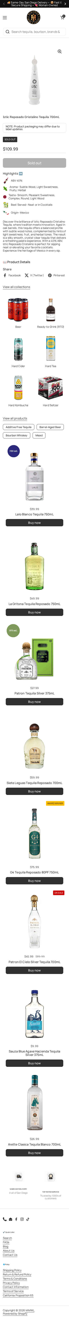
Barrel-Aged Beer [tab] (50, 427)
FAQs (6, 1242)
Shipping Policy (12, 1270)
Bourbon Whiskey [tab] (16, 435)
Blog (5, 1246)
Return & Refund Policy (17, 1274)
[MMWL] (33, 18)
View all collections (16, 287)
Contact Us (10, 1255)
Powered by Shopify (15, 1313)
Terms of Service (13, 1291)
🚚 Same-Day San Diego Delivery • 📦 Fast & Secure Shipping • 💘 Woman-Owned (34, 4)
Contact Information (16, 1287)
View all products (15, 418)
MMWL (30, 1310)
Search (7, 1238)
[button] (62, 17)
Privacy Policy (11, 1283)
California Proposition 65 (18, 1295)
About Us (8, 1250)
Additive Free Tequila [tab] (18, 427)
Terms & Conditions (15, 1278)
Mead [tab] (39, 435)
